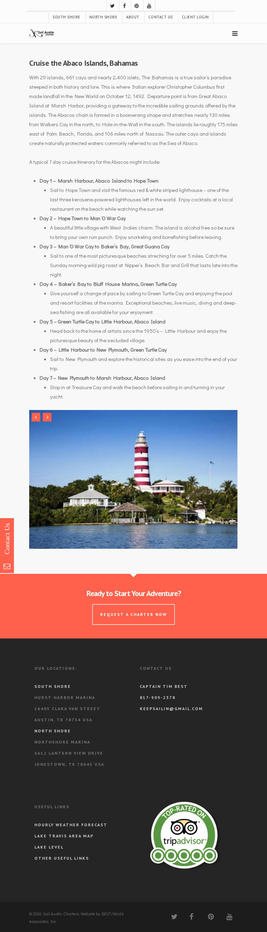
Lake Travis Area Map (64, 835)
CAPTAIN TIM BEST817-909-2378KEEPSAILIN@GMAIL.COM (171, 697)
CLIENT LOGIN (195, 17)
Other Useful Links (61, 858)
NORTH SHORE (103, 17)
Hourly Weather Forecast (70, 824)
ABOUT (132, 17)
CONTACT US (160, 17)
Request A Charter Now (133, 614)
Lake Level (49, 847)
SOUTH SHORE (66, 17)
